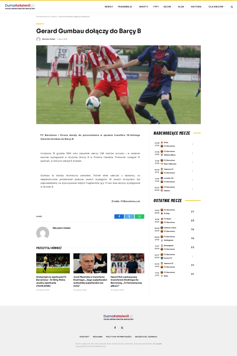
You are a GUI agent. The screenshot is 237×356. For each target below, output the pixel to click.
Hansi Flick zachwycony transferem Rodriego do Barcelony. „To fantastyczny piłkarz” (126, 281)
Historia (196, 6)
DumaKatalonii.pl (43, 17)
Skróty (143, 6)
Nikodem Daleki (48, 39)
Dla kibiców (216, 6)
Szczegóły (157, 344)
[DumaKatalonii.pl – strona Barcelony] (20, 7)
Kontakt (85, 337)
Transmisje (125, 6)
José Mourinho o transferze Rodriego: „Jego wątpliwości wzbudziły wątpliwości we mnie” (90, 281)
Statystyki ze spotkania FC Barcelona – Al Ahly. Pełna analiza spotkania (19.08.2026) (51, 281)
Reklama (97, 337)
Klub (181, 6)
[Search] (231, 7)
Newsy (109, 6)
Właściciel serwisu (146, 337)
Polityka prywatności (119, 337)
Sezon (167, 6)
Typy (156, 6)
